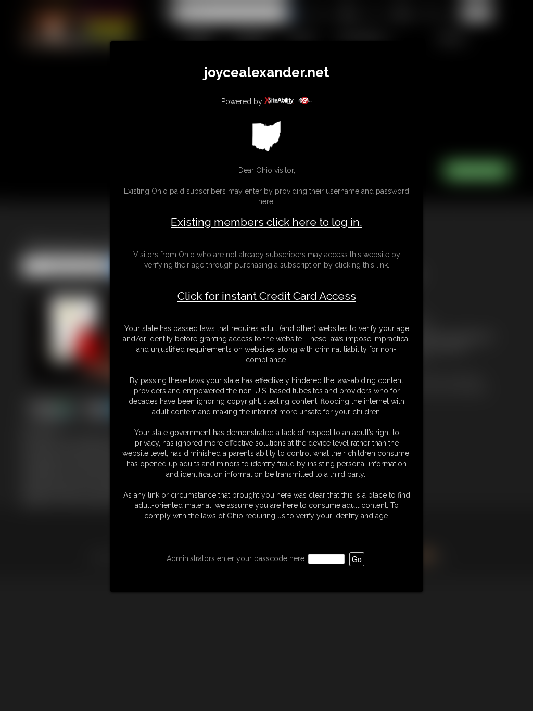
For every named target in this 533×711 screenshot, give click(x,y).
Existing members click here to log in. (266, 221)
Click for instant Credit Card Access (266, 296)
